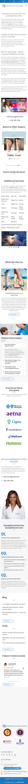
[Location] (4, 1)
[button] (8, 165)
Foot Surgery (14, 208)
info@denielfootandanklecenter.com (12, 773)
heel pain (10, 24)
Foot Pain (3, 208)
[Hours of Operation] (14, 1)
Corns (2, 204)
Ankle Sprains (22, 196)
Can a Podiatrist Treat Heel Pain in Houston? (13, 604)
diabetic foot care (14, 187)
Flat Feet (21, 204)
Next (24, 238)
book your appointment (15, 354)
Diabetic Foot (14, 204)
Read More (7, 621)
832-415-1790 (15, 120)
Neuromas (21, 213)
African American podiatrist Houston (10, 62)
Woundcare (14, 221)
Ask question (6, 378)
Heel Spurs (14, 213)
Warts (2, 221)
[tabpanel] (14, 291)
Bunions (21, 200)
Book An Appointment (14, 113)
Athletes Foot (14, 200)
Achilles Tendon (5, 196)
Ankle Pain (13, 196)
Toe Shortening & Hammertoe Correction (11, 224)
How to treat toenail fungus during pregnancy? (14, 643)
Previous (3, 238)
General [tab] (3, 341)
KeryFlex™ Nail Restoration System (10, 227)
